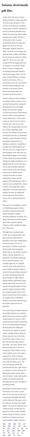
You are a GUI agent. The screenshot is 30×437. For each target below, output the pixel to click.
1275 (8, 428)
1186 (9, 435)
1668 (9, 426)
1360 (4, 423)
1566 (18, 430)
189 (14, 428)
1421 (24, 426)
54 (18, 428)
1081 (4, 426)
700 (22, 428)
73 (3, 430)
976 (9, 433)
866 (23, 430)
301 (4, 428)
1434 (4, 435)
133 (24, 423)
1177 (4, 433)
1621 (8, 430)
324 (19, 435)
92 (26, 428)
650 (19, 423)
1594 (14, 423)
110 (14, 435)
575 (22, 433)
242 (14, 426)
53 (17, 433)
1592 (9, 423)
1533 (13, 430)
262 (13, 433)
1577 (19, 426)
